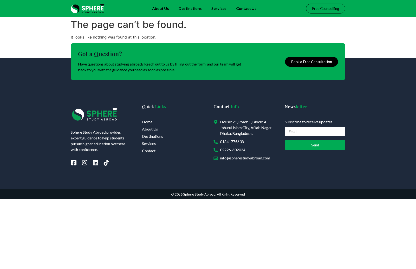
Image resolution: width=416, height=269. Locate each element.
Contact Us (246, 8)
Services (219, 8)
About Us (160, 8)
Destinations (190, 8)
